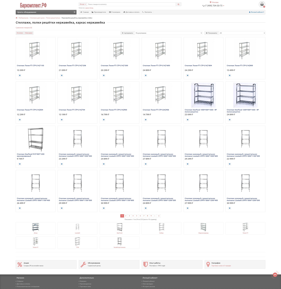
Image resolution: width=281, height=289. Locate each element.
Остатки (20, 33)
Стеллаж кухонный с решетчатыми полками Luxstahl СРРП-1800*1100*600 (117, 199)
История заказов (149, 286)
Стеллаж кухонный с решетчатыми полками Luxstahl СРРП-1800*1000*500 (159, 155)
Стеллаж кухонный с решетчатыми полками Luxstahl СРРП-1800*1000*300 (75, 155)
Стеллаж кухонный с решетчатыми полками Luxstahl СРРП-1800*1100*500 (75, 199)
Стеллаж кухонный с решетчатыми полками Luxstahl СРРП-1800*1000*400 (117, 155)
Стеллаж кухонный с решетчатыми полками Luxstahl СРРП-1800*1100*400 (33, 199)
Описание (28, 33)
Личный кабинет (149, 281)
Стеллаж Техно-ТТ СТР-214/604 (30, 110)
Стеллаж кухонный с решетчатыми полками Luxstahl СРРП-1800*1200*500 (243, 199)
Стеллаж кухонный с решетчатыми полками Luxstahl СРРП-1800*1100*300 (243, 155)
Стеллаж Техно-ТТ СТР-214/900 (114, 110)
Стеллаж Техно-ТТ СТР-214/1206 (72, 65)
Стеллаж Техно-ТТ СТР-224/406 (156, 110)
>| (158, 216)
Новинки (83, 281)
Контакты (148, 12)
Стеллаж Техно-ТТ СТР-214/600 (240, 65)
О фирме (20, 281)
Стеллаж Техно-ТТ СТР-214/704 (72, 110)
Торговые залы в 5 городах (221, 266)
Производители (100, 12)
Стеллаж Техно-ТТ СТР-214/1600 (156, 65)
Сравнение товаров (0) (24, 28)
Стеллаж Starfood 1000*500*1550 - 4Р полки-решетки (201, 111)
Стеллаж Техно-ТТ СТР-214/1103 (30, 65)
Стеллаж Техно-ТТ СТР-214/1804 (198, 65)
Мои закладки (148, 284)
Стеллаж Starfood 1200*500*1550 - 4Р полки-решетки (243, 111)
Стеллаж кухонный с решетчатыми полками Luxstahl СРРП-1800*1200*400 (201, 199)
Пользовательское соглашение (28, 286)
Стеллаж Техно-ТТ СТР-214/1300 (114, 65)
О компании (115, 12)
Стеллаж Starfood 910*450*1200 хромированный (30, 155)
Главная (86, 12)
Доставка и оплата (132, 12)
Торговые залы (85, 286)
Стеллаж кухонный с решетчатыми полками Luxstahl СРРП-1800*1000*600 (201, 155)
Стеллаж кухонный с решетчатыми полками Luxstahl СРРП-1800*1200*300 (159, 199)
